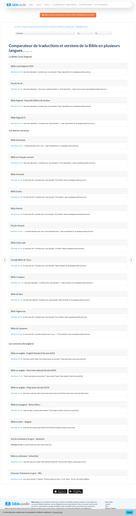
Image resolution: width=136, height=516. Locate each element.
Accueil (16, 27)
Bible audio (35, 502)
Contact (107, 504)
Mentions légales (110, 508)
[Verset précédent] (5, 260)
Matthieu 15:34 (16, 72)
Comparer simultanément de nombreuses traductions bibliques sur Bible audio (47, 27)
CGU (106, 506)
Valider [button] (129, 512)
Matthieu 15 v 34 (17, 283)
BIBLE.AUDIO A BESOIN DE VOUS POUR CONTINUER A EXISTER (69, 15)
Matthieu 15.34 (16, 89)
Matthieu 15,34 (16, 180)
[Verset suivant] (131, 260)
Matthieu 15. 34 (16, 106)
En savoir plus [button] (57, 512)
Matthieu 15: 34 (16, 123)
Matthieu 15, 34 (16, 197)
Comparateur (58, 5)
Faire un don (109, 502)
